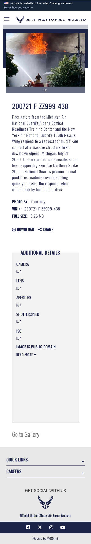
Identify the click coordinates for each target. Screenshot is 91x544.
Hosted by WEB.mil (45, 538)
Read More (25, 354)
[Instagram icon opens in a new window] (51, 527)
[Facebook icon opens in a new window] (28, 527)
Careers (13, 471)
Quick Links (17, 460)
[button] (19, 8)
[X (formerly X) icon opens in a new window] (40, 527)
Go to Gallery (25, 434)
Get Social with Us (45, 490)
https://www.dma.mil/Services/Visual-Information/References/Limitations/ (42, 414)
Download (25, 229)
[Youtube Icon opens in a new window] (63, 527)
